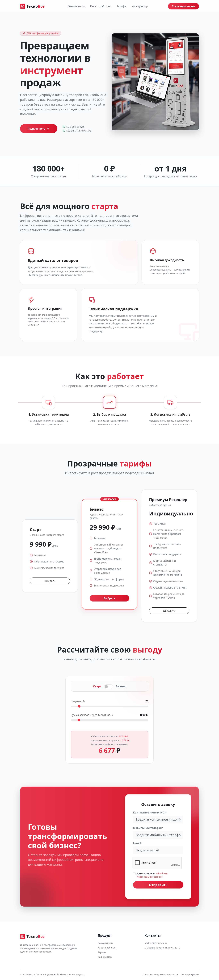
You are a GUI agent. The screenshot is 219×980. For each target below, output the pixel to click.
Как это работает (101, 6)
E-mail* (138, 843)
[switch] (108, 686)
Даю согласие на (152, 875)
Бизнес (121, 686)
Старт (97, 686)
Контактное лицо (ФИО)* (150, 812)
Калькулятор (140, 6)
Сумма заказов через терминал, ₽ (92, 715)
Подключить (36, 128)
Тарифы (121, 6)
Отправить (158, 885)
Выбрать (49, 581)
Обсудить (169, 611)
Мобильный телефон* (148, 828)
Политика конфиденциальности (160, 974)
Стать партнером (183, 6)
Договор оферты (190, 974)
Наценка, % (78, 701)
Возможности (76, 6)
